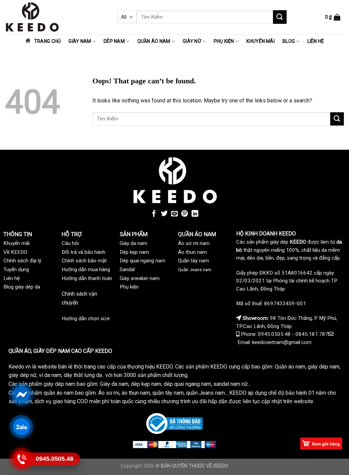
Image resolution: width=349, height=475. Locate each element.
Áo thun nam (192, 252)
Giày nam (80, 41)
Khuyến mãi (260, 41)
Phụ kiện (224, 41)
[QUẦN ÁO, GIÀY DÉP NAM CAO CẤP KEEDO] (56, 17)
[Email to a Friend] (174, 214)
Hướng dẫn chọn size (86, 318)
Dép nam (114, 41)
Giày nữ (192, 41)
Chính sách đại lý (22, 261)
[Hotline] (21, 458)
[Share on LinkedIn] (195, 214)
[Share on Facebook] (154, 214)
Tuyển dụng (16, 269)
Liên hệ (315, 41)
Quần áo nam (153, 41)
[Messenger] (21, 394)
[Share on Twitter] (164, 214)
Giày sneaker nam (140, 278)
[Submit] (280, 16)
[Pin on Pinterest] (184, 214)
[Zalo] (21, 426)
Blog (289, 41)
